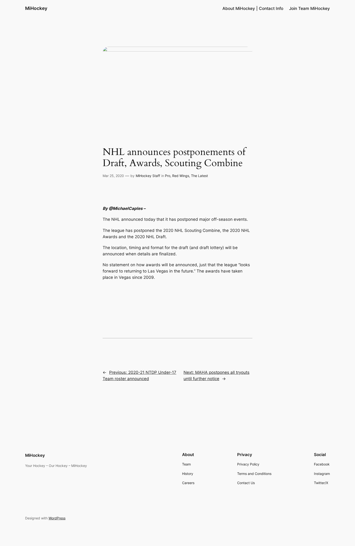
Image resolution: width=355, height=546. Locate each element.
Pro (167, 176)
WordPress (57, 518)
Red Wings (180, 176)
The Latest (199, 176)
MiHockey (36, 8)
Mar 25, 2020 (113, 176)
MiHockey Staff (148, 176)
